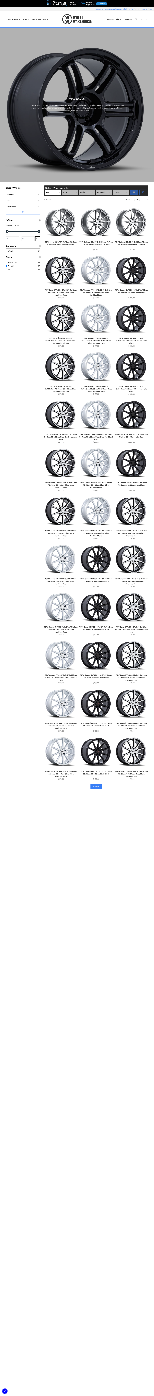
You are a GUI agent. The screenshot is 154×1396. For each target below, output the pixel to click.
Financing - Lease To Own (105, 9)
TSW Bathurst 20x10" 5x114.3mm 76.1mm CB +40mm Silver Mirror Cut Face (96, 243)
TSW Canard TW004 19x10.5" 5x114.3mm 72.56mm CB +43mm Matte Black (131, 389)
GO (37, 238)
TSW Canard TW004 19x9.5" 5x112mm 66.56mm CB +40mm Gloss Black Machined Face (131, 725)
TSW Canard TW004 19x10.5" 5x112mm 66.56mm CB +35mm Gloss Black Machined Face (61, 292)
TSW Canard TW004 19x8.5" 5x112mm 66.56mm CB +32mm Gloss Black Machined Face (61, 533)
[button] (5, 1391)
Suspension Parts (39, 19)
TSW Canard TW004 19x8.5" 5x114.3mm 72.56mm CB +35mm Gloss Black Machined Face (131, 581)
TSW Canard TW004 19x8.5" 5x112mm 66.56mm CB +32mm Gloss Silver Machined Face (96, 533)
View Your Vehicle (114, 19)
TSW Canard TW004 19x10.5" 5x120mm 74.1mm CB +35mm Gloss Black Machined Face (60, 437)
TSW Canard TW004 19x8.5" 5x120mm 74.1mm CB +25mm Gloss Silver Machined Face (60, 677)
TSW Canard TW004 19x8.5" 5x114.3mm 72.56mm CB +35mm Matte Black (96, 628)
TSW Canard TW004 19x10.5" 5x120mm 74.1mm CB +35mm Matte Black (131, 435)
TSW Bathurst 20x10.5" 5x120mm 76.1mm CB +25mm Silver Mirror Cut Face (131, 243)
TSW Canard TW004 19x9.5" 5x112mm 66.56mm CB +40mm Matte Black (96, 772)
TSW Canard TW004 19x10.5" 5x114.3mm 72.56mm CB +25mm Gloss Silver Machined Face (96, 340)
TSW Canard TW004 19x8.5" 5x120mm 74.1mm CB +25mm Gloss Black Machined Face (131, 629)
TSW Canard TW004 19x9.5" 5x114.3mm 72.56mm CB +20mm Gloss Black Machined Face (131, 774)
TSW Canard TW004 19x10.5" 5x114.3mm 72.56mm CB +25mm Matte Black (131, 340)
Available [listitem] (11, 266)
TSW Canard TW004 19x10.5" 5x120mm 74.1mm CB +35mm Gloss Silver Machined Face (96, 437)
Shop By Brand (147, 9)
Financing (128, 19)
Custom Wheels (12, 19)
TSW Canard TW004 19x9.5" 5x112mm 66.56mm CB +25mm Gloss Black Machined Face (131, 677)
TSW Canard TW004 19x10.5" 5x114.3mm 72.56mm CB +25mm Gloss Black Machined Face (60, 340)
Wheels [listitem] (10, 251)
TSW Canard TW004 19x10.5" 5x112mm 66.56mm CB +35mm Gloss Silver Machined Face (96, 292)
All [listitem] (9, 269)
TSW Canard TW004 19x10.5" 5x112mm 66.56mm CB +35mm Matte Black (131, 291)
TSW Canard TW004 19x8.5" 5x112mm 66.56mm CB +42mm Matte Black (96, 580)
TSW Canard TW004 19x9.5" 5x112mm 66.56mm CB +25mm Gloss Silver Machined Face (61, 725)
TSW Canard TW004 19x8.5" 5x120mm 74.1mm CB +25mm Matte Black (96, 676)
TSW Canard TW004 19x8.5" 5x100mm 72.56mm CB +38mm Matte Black (131, 483)
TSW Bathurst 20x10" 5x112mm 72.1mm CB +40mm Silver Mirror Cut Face (61, 243)
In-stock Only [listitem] (12, 262)
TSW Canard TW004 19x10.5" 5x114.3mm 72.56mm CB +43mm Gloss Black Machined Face (60, 389)
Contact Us (120, 9)
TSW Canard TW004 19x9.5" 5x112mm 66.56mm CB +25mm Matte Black (96, 724)
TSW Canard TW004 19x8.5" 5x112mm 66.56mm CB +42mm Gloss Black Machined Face (131, 533)
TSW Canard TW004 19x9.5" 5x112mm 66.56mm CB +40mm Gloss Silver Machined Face (61, 774)
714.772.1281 (135, 9)
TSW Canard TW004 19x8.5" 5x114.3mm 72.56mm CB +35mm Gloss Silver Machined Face (60, 629)
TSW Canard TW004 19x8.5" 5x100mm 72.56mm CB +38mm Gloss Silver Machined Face (96, 485)
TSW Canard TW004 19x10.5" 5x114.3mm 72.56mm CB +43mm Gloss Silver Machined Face (96, 389)
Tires (25, 19)
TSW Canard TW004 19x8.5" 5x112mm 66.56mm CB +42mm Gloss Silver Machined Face (61, 581)
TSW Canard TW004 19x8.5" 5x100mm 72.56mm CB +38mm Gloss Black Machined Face (61, 485)
